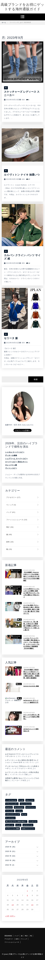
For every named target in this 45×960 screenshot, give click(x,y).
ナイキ (21, 800)
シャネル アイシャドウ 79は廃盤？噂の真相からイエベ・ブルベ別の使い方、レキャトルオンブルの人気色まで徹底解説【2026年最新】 (31, 643)
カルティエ (9, 825)
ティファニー (10, 818)
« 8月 (7, 916)
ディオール (33, 821)
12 (29, 263)
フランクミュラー (12, 804)
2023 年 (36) (10, 860)
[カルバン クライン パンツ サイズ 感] (22, 225)
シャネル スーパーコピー (14, 452)
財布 (10, 542)
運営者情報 (8, 936)
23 (32, 905)
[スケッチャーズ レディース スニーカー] (22, 62)
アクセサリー (13, 497)
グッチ (18, 825)
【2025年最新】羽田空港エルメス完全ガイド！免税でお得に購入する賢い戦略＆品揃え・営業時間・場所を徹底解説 (31, 674)
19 (13, 905)
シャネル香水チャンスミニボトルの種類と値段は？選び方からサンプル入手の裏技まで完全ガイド (31, 593)
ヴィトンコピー (11, 468)
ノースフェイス (11, 800)
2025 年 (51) (10, 851)
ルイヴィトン (30, 807)
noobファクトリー (28, 828)
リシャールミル (26, 804)
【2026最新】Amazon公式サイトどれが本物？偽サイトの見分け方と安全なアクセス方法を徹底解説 (31, 576)
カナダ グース (28, 825)
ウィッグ (11, 505)
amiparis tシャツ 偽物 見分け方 (31, 730)
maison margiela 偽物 (31, 686)
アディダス (9, 811)
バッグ (10, 512)
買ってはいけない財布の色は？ (16, 821)
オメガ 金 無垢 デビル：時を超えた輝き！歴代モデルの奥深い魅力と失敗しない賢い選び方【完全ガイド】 (31, 609)
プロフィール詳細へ (22, 430)
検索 (36, 379)
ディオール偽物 (11, 455)
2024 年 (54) (10, 856)
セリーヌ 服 (11, 338)
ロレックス (30, 800)
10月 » (12, 916)
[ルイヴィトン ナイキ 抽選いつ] (22, 145)
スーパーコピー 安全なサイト (16, 462)
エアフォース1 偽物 (12, 828)
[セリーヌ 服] (22, 308)
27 (29, 179)
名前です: (9, 425)
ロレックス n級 (11, 465)
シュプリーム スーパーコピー (16, 458)
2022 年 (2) (9, 865)
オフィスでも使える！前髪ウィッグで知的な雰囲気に (31, 717)
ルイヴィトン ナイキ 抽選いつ (22, 174)
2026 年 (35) (10, 847)
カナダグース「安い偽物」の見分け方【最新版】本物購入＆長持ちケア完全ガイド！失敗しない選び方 (31, 626)
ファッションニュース (16, 520)
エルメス (9, 807)
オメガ (24, 814)
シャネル (19, 811)
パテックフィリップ (12, 814)
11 (29, 343)
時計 (10, 527)
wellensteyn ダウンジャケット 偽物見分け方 (31, 701)
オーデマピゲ (19, 807)
